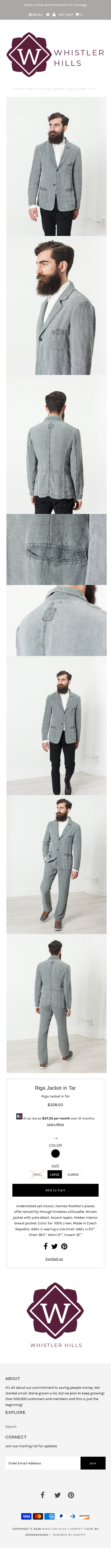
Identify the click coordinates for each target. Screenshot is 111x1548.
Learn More (55, 1124)
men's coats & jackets (45, 89)
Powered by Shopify (69, 1534)
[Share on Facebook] (46, 1248)
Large (54, 1174)
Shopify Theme (82, 1529)
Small (37, 1174)
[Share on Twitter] (54, 1248)
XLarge (73, 1174)
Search (11, 1426)
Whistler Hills (54, 1529)
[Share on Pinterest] (64, 1248)
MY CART (71, 15)
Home (18, 89)
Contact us (54, 1259)
